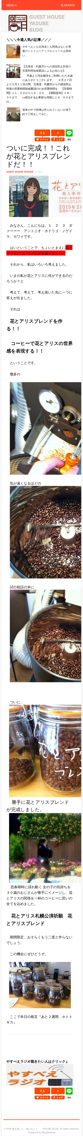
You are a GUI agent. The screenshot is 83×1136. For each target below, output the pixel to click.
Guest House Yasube (19, 171)
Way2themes (48, 1132)
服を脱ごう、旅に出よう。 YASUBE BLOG (35, 1128)
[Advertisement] (44, 1052)
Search (69, 5)
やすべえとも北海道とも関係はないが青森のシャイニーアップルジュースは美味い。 (46, 51)
